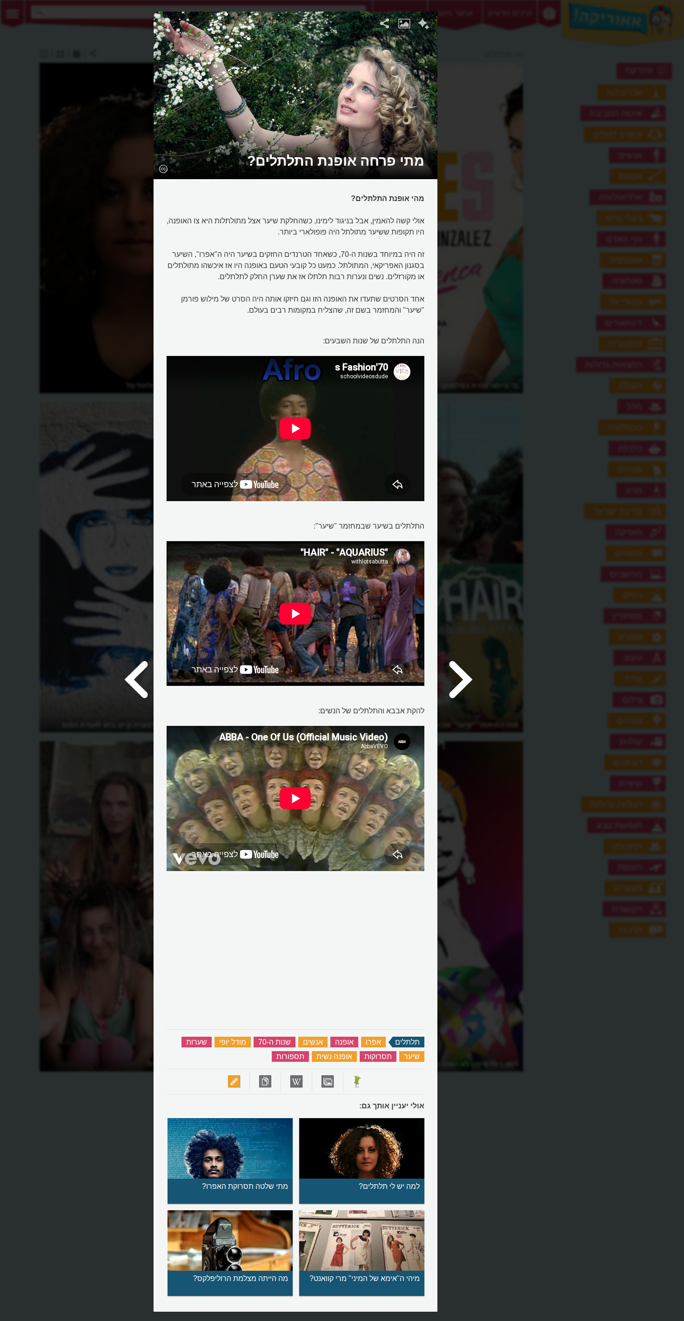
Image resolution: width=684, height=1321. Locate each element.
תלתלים (407, 1042)
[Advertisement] (552, 151)
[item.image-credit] (163, 168)
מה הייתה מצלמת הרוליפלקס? (240, 1278)
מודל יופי (232, 1042)
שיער (412, 1056)
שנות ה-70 (274, 1042)
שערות (196, 1042)
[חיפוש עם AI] (423, 25)
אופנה (344, 1042)
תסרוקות (378, 1056)
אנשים (313, 1042)
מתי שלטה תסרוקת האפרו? (245, 1186)
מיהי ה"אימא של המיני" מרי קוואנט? (364, 1278)
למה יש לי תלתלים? (389, 1186)
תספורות (290, 1056)
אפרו (373, 1042)
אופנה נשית (334, 1056)
